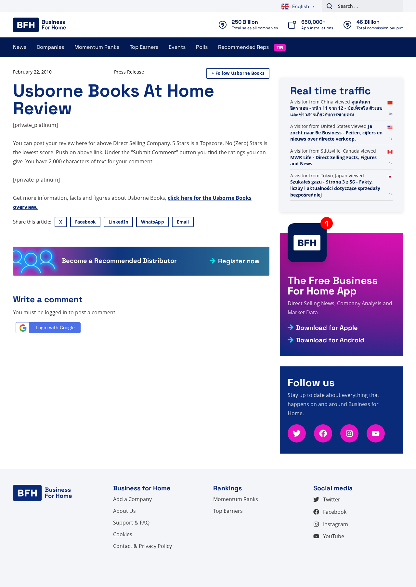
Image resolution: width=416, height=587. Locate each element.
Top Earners (144, 47)
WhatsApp (152, 222)
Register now (239, 261)
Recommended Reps (243, 47)
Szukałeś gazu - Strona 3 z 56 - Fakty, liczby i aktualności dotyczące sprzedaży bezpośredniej (335, 188)
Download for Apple (327, 327)
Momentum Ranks (96, 47)
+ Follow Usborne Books (238, 73)
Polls (202, 47)
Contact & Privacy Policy (142, 546)
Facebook (85, 222)
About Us (124, 510)
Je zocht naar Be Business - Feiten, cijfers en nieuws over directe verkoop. (336, 132)
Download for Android (330, 340)
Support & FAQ (131, 522)
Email (183, 222)
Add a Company (132, 499)
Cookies (122, 534)
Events (177, 47)
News (19, 47)
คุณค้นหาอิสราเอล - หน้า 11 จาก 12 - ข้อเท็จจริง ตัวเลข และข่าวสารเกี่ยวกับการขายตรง (336, 108)
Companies (50, 47)
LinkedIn (118, 222)
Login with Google (55, 327)
